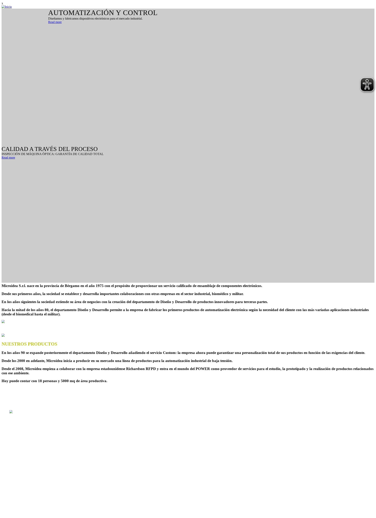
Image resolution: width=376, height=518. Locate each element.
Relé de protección (21, 497)
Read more (55, 22)
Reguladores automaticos (24, 479)
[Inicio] (7, 6)
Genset (13, 493)
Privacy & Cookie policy (301, 514)
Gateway (15, 483)
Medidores (16, 486)
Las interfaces (17, 508)
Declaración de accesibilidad (336, 514)
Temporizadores (19, 490)
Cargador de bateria (21, 504)
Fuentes (14, 501)
